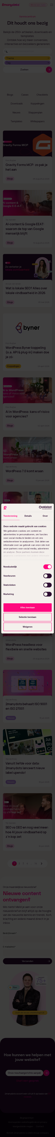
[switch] (47, 576)
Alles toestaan (27, 607)
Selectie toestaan (27, 617)
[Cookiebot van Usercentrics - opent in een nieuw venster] (39, 508)
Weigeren (27, 626)
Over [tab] (45, 516)
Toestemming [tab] (10, 516)
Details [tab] (28, 516)
